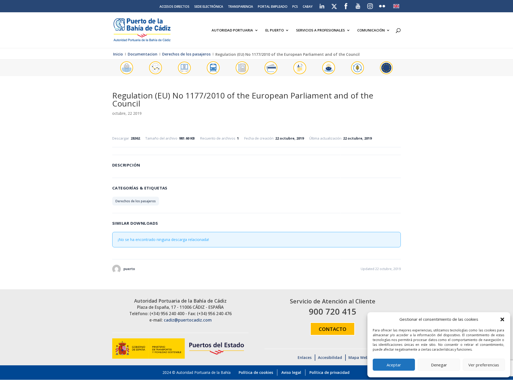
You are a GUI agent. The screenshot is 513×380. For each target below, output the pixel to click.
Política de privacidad (329, 372)
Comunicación (371, 30)
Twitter (335, 5)
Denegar (439, 364)
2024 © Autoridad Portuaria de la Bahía (196, 372)
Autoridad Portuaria (232, 30)
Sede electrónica (208, 7)
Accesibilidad (330, 357)
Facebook (346, 5)
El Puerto (274, 30)
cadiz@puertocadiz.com (188, 320)
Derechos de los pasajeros (135, 201)
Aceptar (394, 364)
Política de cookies (256, 372)
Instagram (370, 6)
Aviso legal (291, 372)
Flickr (383, 5)
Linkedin (322, 5)
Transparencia (240, 7)
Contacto (332, 329)
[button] (502, 319)
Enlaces (305, 357)
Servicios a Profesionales (320, 30)
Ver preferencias (483, 364)
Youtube (358, 5)
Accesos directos (174, 7)
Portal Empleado (272, 7)
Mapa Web (358, 357)
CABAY (308, 7)
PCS (295, 7)
